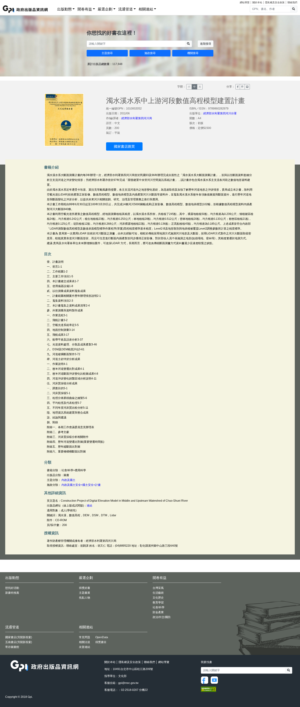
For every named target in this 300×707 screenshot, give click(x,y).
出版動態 (64, 9)
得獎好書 (84, 587)
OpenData (101, 637)
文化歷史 (158, 597)
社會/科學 (158, 607)
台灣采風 (158, 587)
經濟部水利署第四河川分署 (220, 113)
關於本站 (257, 2)
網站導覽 (244, 2)
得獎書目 (100, 642)
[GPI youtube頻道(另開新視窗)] (215, 679)
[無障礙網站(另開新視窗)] (208, 689)
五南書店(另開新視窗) (18, 642)
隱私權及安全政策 (275, 2)
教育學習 (158, 602)
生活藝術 (158, 592)
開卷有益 (84, 9)
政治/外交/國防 (162, 617)
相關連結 (146, 9)
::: (53, 8)
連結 (89, 505)
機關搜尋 (192, 53)
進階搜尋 (205, 43)
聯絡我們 (292, 2)
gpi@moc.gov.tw (128, 682)
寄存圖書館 (12, 646)
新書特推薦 (12, 592)
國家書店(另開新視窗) (18, 637)
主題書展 (84, 592)
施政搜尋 (150, 53)
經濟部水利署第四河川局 (136, 118)
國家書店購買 (124, 146)
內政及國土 (68, 480)
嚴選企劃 (105, 9)
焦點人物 (84, 597)
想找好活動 (12, 587)
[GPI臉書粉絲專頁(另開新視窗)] (205, 679)
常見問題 (84, 637)
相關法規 (84, 642)
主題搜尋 (107, 53)
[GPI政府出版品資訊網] (25, 9)
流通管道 (125, 9)
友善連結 (84, 646)
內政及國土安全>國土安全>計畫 (81, 484)
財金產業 (158, 612)
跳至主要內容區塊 (9, 1)
